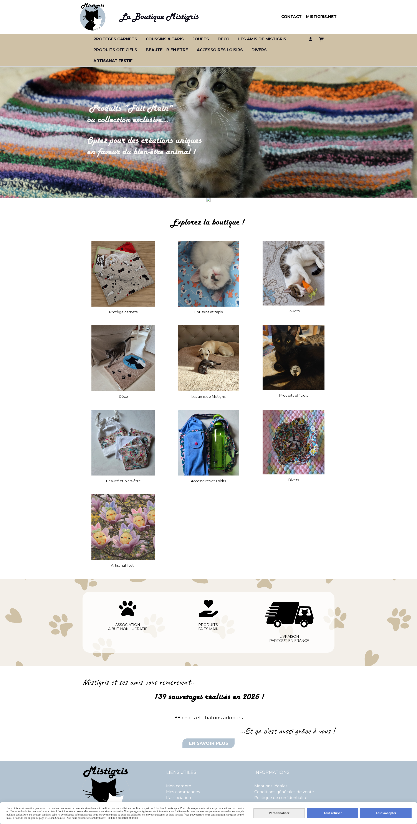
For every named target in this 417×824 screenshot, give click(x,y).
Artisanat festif (123, 565)
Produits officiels (293, 395)
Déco (123, 397)
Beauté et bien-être (123, 481)
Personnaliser (279, 813)
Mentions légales (271, 786)
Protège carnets (123, 312)
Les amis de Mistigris (208, 397)
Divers (293, 480)
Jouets (294, 311)
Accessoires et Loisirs (208, 481)
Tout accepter (386, 813)
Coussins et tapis (208, 312)
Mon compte (178, 786)
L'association (178, 797)
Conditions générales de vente (284, 791)
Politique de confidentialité (280, 797)
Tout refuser (333, 813)
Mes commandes (183, 791)
